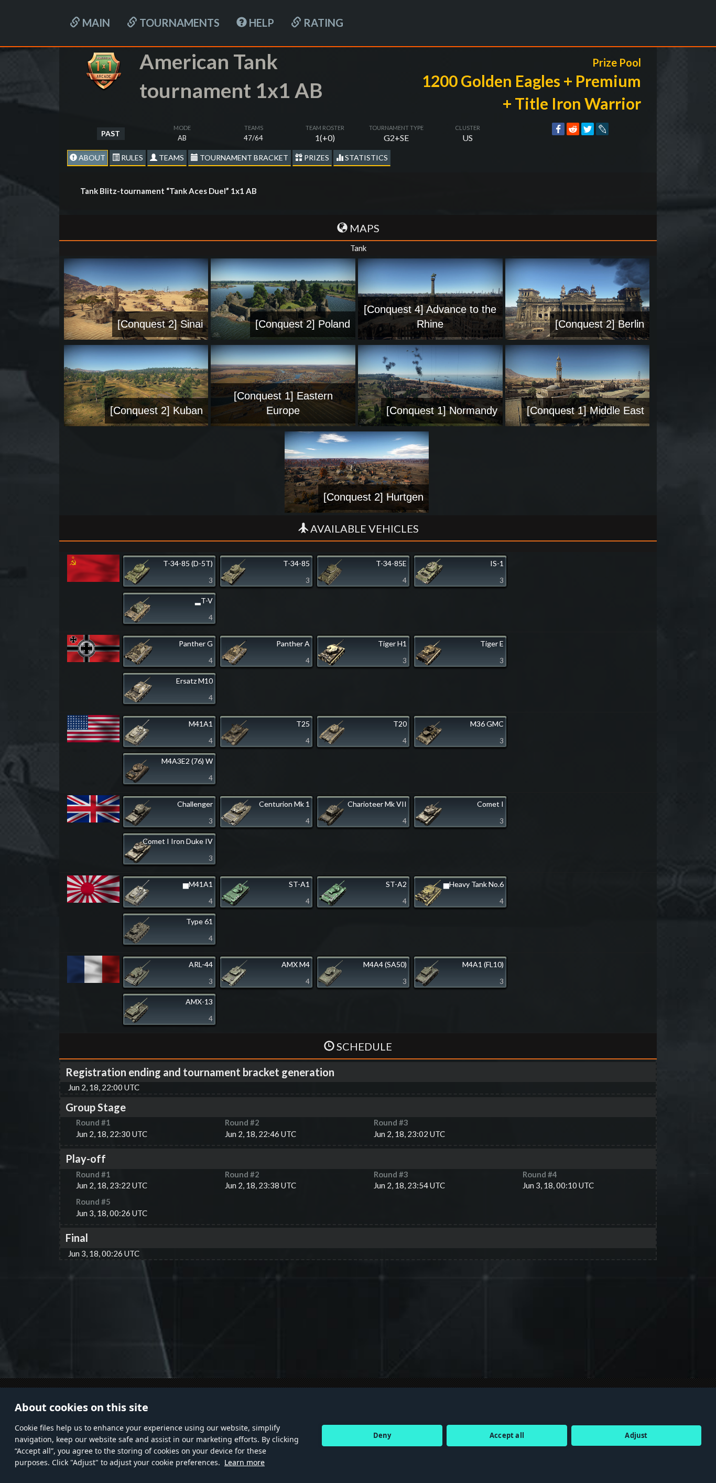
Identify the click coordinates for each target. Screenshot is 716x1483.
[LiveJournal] (602, 129)
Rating (322, 22)
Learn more (244, 1462)
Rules (131, 157)
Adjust (636, 1435)
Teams (170, 157)
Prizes (315, 157)
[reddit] (573, 129)
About (91, 157)
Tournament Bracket (243, 157)
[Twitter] (587, 129)
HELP (260, 22)
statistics (365, 157)
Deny (382, 1435)
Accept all (507, 1435)
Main (95, 22)
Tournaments (178, 22)
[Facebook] (558, 129)
